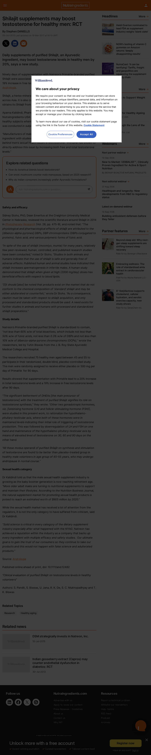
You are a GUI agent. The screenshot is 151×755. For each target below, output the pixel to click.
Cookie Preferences (60, 134)
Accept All (86, 134)
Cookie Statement (94, 125)
